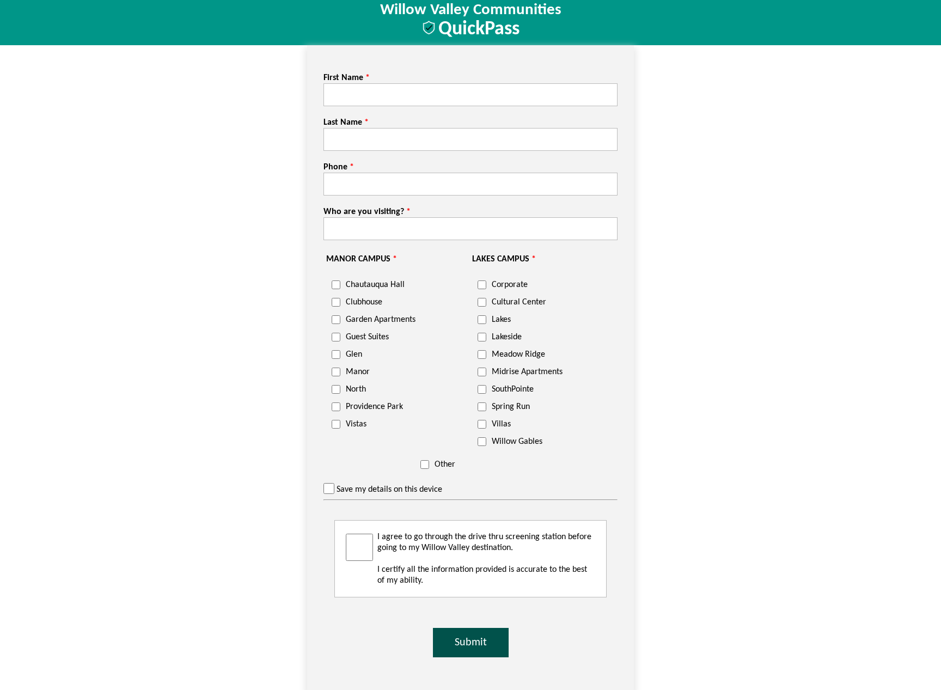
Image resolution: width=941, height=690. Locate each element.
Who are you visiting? (363, 211)
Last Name (342, 122)
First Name (343, 78)
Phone (335, 167)
